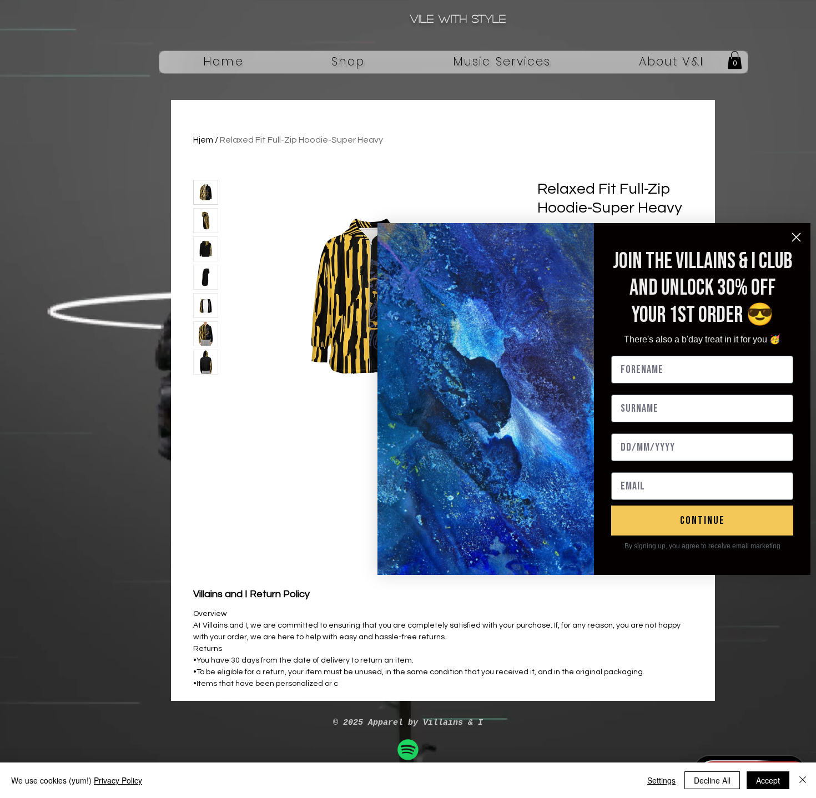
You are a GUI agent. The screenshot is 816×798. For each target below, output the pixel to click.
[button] (348, 62)
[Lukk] (802, 780)
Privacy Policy (118, 780)
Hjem (203, 139)
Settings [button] (661, 780)
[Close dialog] (796, 237)
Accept (768, 780)
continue (702, 520)
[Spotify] (408, 750)
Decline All (712, 780)
